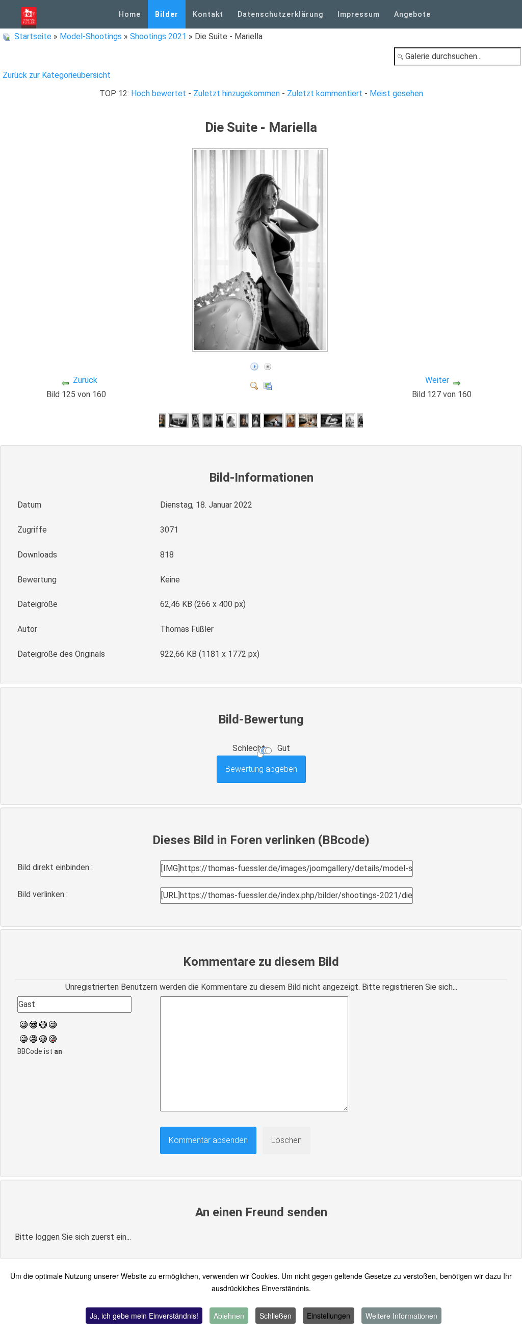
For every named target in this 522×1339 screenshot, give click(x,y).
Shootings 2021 (158, 36)
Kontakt (208, 14)
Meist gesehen (396, 93)
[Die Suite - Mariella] (261, 347)
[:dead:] (53, 1038)
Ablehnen (229, 1315)
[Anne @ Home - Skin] (207, 420)
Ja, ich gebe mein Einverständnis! (144, 1315)
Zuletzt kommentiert (324, 93)
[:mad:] (33, 1038)
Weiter (437, 380)
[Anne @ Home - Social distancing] (178, 420)
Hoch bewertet (158, 93)
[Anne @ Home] (160, 420)
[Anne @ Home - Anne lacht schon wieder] (196, 420)
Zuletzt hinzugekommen (236, 93)
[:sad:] (43, 1038)
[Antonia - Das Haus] (362, 420)
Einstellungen (328, 1315)
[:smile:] (24, 1023)
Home (130, 14)
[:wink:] (53, 1023)
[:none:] (24, 1038)
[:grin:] (43, 1023)
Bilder (166, 14)
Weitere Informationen (401, 1315)
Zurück (85, 380)
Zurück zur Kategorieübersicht (57, 75)
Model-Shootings (91, 36)
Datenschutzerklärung (280, 14)
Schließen (275, 1315)
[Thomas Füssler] (28, 14)
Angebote (412, 14)
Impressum (358, 14)
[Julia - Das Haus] (256, 420)
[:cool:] (33, 1023)
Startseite (32, 36)
